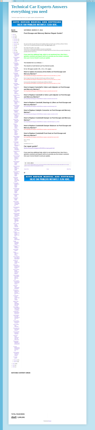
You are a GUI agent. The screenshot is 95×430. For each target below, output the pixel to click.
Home (48, 169)
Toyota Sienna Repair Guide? (16, 88)
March (15, 52)
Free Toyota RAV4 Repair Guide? (16, 84)
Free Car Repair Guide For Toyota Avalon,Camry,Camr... (16, 59)
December (16, 39)
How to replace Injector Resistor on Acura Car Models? (16, 271)
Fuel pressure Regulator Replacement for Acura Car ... (16, 343)
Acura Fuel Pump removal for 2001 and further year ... (16, 337)
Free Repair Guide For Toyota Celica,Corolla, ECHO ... (16, 69)
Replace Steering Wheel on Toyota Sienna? (15, 126)
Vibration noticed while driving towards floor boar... (16, 233)
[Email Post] (25, 162)
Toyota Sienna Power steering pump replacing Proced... (16, 132)
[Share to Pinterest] (33, 163)
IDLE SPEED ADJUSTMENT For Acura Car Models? (16, 309)
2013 (14, 36)
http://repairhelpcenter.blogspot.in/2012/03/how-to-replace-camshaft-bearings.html (40, 106)
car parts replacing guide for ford (32, 164)
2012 (14, 37)
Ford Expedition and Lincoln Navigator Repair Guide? (16, 190)
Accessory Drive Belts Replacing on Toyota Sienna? (16, 97)
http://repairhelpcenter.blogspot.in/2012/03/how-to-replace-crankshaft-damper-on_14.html (41, 121)
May (14, 48)
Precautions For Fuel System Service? (16, 329)
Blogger (49, 421)
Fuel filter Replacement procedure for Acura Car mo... (16, 348)
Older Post (69, 169)
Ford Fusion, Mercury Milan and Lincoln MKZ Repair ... (16, 179)
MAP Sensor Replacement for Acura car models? (16, 266)
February (15, 360)
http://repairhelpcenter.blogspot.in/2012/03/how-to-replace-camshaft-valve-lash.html (40, 98)
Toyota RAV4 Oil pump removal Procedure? (16, 153)
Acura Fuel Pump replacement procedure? (16, 287)
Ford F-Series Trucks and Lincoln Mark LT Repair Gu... (16, 203)
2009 (14, 366)
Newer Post (26, 169)
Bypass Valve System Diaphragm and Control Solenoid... (16, 303)
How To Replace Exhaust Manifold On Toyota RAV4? (16, 173)
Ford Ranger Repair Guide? (15, 198)
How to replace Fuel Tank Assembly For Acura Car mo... (16, 317)
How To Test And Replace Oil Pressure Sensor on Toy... (16, 157)
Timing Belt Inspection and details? (16, 148)
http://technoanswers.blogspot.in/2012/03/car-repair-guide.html (39, 148)
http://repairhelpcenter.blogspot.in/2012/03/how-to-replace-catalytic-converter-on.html (41, 114)
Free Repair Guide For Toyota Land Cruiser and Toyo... (16, 75)
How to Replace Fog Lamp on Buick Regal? (16, 257)
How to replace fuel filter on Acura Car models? (16, 354)
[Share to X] (30, 163)
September (16, 44)
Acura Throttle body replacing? (16, 325)
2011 (14, 363)
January (15, 361)
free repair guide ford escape (38, 165)
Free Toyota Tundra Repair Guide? (15, 80)
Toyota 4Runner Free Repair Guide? (16, 54)
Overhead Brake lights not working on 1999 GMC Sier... (16, 220)
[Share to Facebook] (31, 163)
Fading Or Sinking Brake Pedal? (16, 238)
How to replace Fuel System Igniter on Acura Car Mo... (16, 277)
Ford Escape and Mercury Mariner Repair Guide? (16, 185)
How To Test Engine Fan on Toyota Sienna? (16, 121)
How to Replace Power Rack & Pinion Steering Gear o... (16, 138)
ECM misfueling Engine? (16, 208)
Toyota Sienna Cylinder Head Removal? (16, 92)
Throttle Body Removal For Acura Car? (16, 312)
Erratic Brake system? (15, 250)
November (16, 40)
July (14, 45)
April (15, 50)
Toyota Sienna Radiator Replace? (16, 111)
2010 (14, 365)
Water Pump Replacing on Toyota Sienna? (16, 102)
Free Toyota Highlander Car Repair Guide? (16, 64)
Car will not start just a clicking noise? (16, 210)
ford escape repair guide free (60, 164)
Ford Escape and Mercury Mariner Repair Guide (46, 164)
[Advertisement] (49, 37)
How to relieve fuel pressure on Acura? (16, 321)
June (15, 47)
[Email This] (27, 163)
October (15, 42)
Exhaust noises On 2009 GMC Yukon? (16, 229)
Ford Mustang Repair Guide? (16, 195)
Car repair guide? (15, 357)
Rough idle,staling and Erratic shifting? (16, 243)
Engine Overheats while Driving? (15, 254)
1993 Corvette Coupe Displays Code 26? (16, 225)
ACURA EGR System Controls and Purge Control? (16, 297)
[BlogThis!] (29, 163)
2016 (14, 34)
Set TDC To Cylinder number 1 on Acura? (16, 262)
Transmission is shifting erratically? (16, 246)
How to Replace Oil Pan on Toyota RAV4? (16, 163)
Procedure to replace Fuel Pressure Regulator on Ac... (16, 292)
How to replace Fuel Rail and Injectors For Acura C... (16, 282)
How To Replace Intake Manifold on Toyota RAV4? (16, 168)
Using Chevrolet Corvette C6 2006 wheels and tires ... (16, 215)
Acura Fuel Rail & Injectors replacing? (16, 332)
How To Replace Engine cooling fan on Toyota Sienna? (16, 115)
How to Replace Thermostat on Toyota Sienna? (16, 107)
